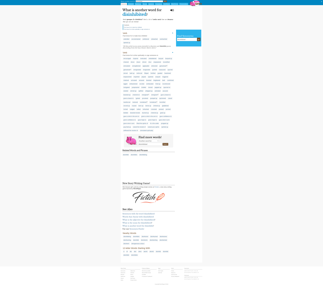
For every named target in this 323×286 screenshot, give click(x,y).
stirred (125, 73)
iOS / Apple (160, 270)
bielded (125, 113)
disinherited (163, 240)
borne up (148, 106)
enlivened (154, 66)
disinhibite (134, 255)
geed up (162, 113)
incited (125, 109)
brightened (157, 80)
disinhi (152, 251)
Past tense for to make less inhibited (133, 27)
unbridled (126, 39)
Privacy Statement (175, 276)
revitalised (143, 102)
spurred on (166, 87)
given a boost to (128, 98)
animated (157, 91)
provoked (145, 98)
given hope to (152, 120)
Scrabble (144, 274)
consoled (154, 109)
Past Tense (132, 278)
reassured (162, 70)
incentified (166, 62)
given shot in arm (128, 123)
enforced (139, 73)
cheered (126, 62)
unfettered (146, 39)
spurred (170, 70)
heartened (167, 73)
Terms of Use (174, 274)
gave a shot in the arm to (131, 116)
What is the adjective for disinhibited (138, 220)
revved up (126, 106)
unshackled (163, 39)
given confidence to (129, 120)
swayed (157, 77)
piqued (144, 77)
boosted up (126, 95)
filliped (146, 73)
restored (135, 102)
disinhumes (163, 236)
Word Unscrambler (146, 270)
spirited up (164, 127)
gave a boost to (165, 95)
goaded (160, 73)
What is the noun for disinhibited (136, 223)
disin (139, 251)
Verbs (122, 280)
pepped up (158, 87)
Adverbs (132, 272)
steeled (125, 91)
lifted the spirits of (142, 123)
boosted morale (135, 113)
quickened (162, 98)
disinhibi (165, 251)
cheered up (154, 113)
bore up (141, 106)
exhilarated (149, 84)
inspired (135, 58)
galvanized (126, 70)
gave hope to (142, 120)
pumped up (153, 98)
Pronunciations (184, 4)
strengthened (136, 66)
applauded (146, 66)
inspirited (136, 77)
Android (160, 272)
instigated (126, 87)
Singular (132, 276)
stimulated (126, 66)
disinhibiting (143, 155)
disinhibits (134, 155)
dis (131, 251)
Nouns (122, 278)
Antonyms (131, 4)
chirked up (156, 106)
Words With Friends (146, 272)
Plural (131, 274)
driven (144, 62)
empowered (157, 62)
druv (150, 62)
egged (125, 84)
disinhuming (127, 240)
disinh (145, 251)
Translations (158, 4)
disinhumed (154, 236)
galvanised (163, 66)
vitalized (126, 80)
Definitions (138, 4)
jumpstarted (135, 87)
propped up (164, 123)
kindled (143, 87)
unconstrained (135, 39)
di (127, 251)
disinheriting (153, 240)
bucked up (145, 113)
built (163, 80)
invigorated (146, 70)
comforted (170, 80)
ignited (138, 98)
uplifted (141, 91)
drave (138, 62)
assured (165, 91)
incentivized (166, 84)
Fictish (157, 187)
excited (142, 84)
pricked (168, 109)
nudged (132, 109)
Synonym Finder (136, 229)
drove (132, 62)
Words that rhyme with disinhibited (138, 217)
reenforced (126, 102)
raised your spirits (153, 127)
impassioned (127, 77)
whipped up (148, 91)
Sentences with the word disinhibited (138, 214)
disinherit (126, 243)
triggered (165, 77)
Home (172, 270)
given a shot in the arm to (149, 116)
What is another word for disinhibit (137, 226)
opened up (126, 42)
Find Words (167, 4)
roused (134, 106)
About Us (173, 272)
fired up (158, 84)
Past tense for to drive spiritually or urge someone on (137, 29)
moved (150, 87)
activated (134, 80)
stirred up (133, 91)
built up (132, 73)
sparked (150, 77)
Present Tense (133, 280)
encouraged (127, 58)
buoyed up (168, 58)
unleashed (154, 39)
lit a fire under (154, 123)
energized (154, 95)
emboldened (152, 58)
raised (170, 98)
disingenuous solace (137, 243)
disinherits (144, 240)
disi (135, 251)
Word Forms (174, 4)
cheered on (136, 95)
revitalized (153, 102)
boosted (148, 80)
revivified (162, 102)
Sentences (151, 4)
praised (161, 109)
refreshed (146, 109)
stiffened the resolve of (130, 130)
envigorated (137, 70)
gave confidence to (166, 116)
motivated (143, 58)
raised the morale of (139, 127)
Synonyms (124, 4)
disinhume (145, 236)
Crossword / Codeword (147, 276)
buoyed (161, 58)
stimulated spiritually (146, 130)
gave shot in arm (164, 120)
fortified (153, 73)
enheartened (133, 84)
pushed (154, 70)
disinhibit (126, 155)
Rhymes (145, 4)
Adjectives (132, 270)
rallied (138, 109)
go (199, 39)
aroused (141, 80)
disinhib (158, 251)
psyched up (127, 127)
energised (145, 95)
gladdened (165, 106)
